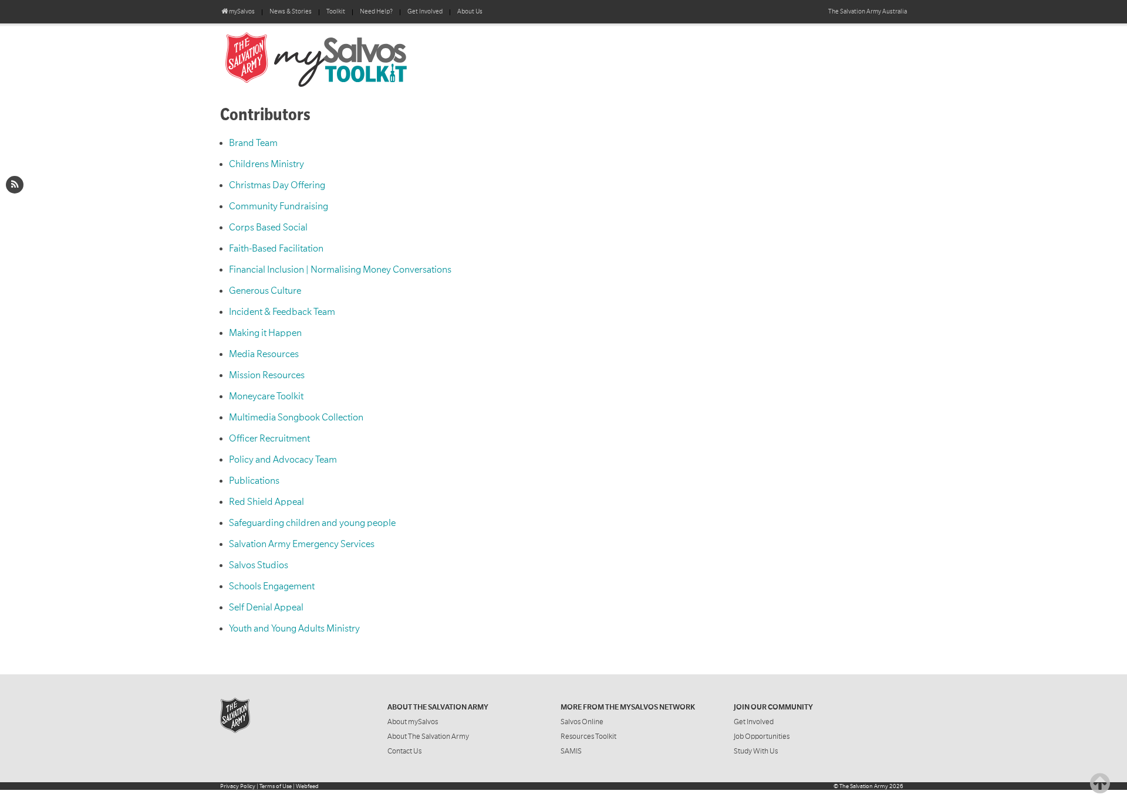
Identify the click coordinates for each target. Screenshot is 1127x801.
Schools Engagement (272, 586)
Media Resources (264, 354)
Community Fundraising (278, 206)
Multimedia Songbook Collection (296, 417)
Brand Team (253, 143)
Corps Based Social (268, 227)
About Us (469, 11)
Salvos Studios (258, 565)
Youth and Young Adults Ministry (294, 628)
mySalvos (355, 58)
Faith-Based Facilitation (276, 248)
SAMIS (571, 751)
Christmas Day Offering (277, 185)
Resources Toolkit (588, 736)
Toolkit (335, 11)
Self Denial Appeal (266, 607)
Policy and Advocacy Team (283, 459)
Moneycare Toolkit (266, 396)
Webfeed (307, 786)
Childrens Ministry (266, 164)
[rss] (14, 185)
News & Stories (290, 11)
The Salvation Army (863, 786)
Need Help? (376, 11)
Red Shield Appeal (266, 502)
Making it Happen (265, 333)
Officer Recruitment (269, 438)
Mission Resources (267, 375)
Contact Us (404, 751)
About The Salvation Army (428, 736)
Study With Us (756, 751)
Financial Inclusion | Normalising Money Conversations (340, 269)
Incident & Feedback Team (282, 312)
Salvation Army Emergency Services (301, 544)
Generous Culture (265, 291)
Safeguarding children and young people (312, 523)
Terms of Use (275, 786)
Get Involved (425, 11)
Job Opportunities (761, 736)
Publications (254, 481)
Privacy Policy (237, 786)
